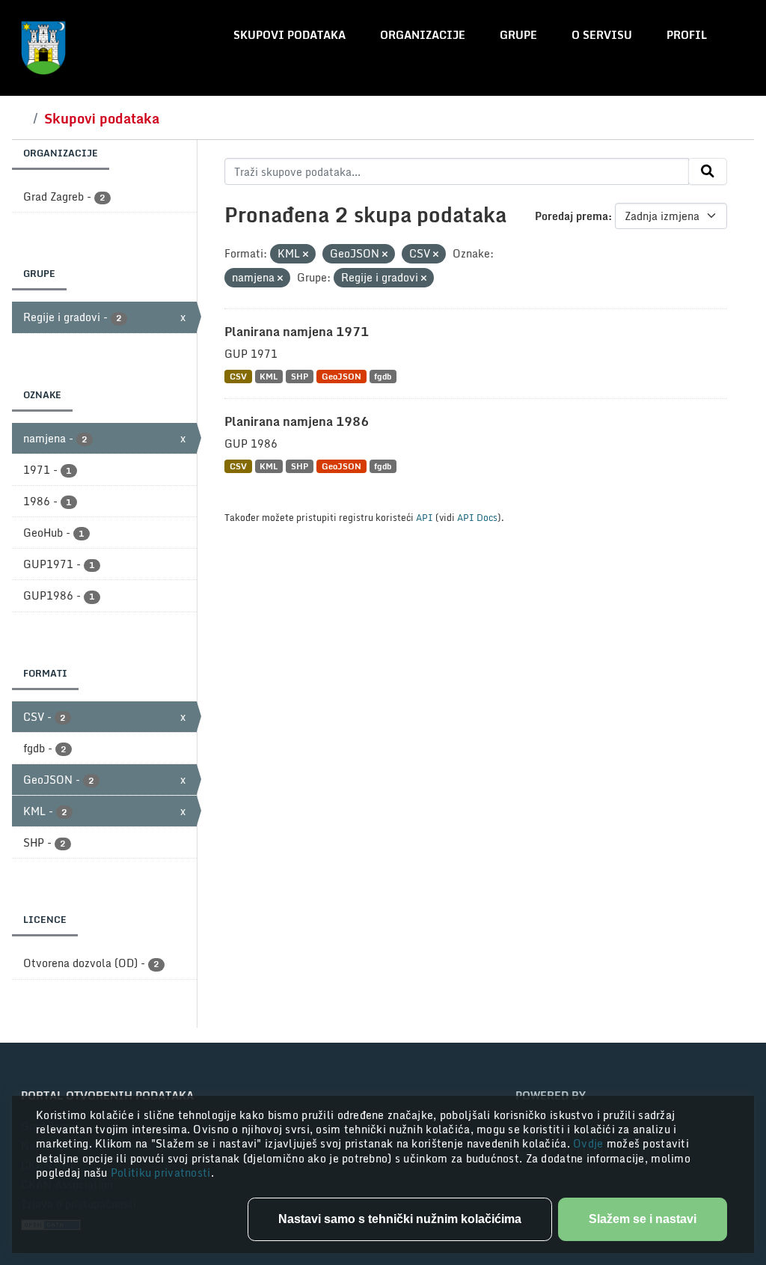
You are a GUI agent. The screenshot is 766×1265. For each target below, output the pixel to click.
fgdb (382, 376)
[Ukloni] (305, 254)
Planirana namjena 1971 (296, 331)
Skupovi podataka (289, 34)
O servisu (602, 34)
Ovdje (590, 1143)
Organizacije (422, 34)
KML (269, 376)
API (424, 517)
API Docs (477, 517)
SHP (299, 376)
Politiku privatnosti (161, 1172)
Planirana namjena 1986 (296, 421)
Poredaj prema (571, 216)
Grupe (518, 34)
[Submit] (707, 171)
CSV (238, 376)
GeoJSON (341, 376)
